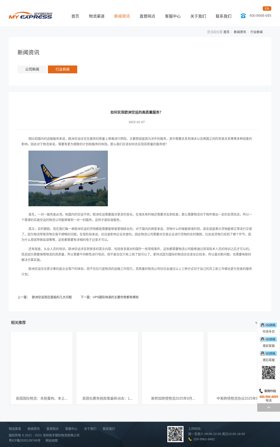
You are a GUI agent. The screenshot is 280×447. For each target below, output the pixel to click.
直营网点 (147, 16)
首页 (75, 16)
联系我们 (223, 16)
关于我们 (198, 16)
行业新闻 (256, 32)
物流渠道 (97, 16)
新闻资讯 (122, 16)
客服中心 (173, 16)
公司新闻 (32, 69)
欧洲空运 (74, 138)
